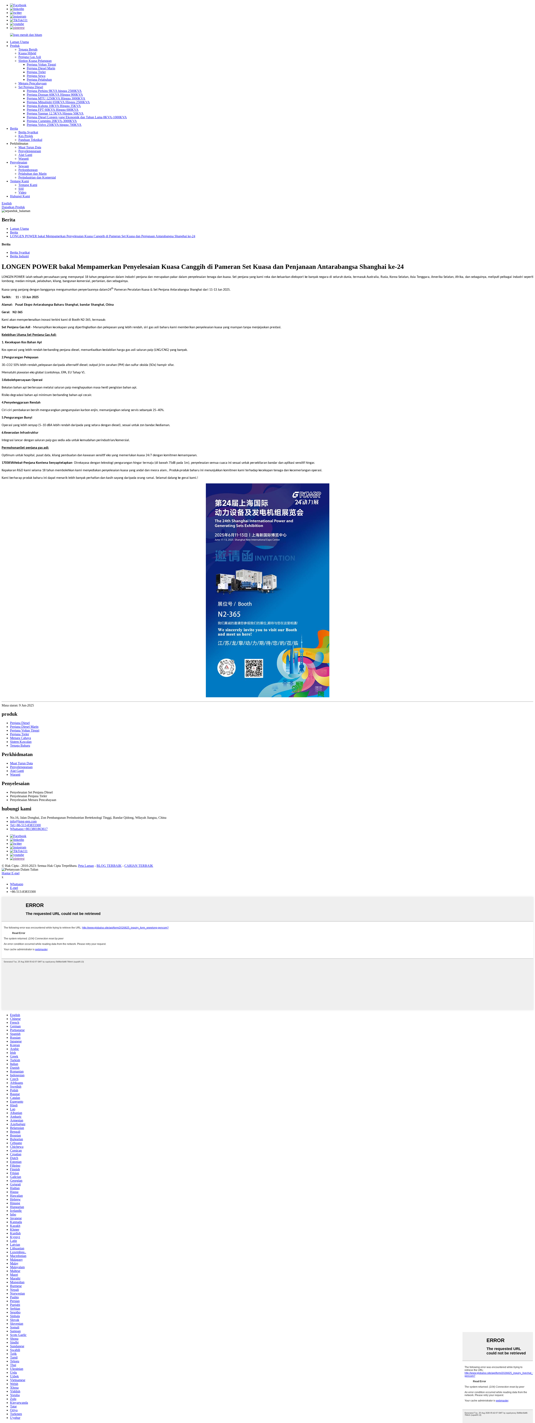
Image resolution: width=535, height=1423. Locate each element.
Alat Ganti (25, 155)
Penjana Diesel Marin (41, 68)
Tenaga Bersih (27, 49)
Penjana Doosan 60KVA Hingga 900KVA (55, 94)
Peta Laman (86, 865)
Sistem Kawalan (21, 741)
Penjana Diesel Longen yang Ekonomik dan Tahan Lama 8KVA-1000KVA (77, 117)
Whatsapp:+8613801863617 (29, 829)
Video (22, 192)
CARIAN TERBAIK (138, 865)
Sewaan (23, 166)
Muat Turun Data (29, 147)
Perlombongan (28, 170)
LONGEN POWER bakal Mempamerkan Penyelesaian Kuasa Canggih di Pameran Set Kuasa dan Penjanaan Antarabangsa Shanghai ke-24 (102, 236)
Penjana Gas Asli (29, 57)
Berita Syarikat (28, 132)
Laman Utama (19, 42)
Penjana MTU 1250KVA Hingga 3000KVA (56, 98)
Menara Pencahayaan (32, 83)
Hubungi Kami (20, 196)
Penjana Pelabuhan (39, 79)
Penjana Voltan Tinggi (41, 64)
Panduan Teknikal (30, 140)
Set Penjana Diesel (30, 87)
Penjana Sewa (36, 76)
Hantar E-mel (10, 873)
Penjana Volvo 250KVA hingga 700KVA (54, 124)
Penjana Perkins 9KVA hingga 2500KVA (54, 91)
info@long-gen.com (23, 821)
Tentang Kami (19, 181)
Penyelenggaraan (29, 151)
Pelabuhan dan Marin (32, 173)
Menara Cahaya (20, 738)
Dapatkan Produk (13, 207)
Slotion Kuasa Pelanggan (35, 61)
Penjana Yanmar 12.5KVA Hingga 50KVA (55, 113)
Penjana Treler (36, 72)
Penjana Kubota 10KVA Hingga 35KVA (54, 106)
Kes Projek (25, 136)
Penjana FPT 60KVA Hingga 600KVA (53, 109)
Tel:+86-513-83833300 (25, 825)
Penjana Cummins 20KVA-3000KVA (52, 121)
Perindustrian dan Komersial (37, 177)
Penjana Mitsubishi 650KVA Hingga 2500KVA (58, 102)
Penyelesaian (18, 162)
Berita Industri (19, 256)
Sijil (21, 188)
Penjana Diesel (20, 723)
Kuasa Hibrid (27, 53)
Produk (15, 45)
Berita (14, 128)
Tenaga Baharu (20, 745)
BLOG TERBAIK (109, 865)
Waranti (23, 158)
